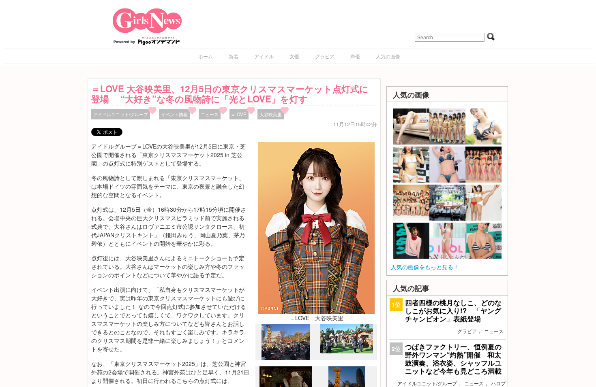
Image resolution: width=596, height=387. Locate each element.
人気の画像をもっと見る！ (425, 267)
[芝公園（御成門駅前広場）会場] (286, 358)
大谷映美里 (270, 114)
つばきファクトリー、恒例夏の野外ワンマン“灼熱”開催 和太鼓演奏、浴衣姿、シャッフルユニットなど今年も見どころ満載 (453, 359)
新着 (233, 56)
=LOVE (239, 114)
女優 (294, 56)
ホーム (205, 56)
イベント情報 (174, 114)
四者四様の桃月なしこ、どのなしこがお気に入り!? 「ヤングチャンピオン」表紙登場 (453, 310)
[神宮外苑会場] (346, 351)
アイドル (264, 56)
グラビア (324, 56)
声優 (355, 56)
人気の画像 (388, 56)
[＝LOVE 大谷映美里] (316, 227)
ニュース (210, 114)
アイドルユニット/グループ (120, 114)
